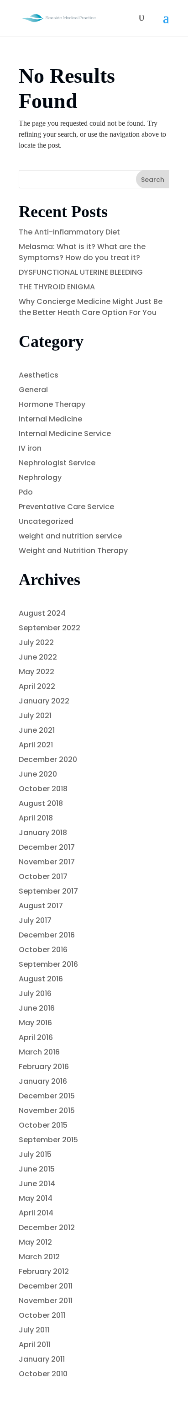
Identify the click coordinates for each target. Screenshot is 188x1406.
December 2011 (46, 1286)
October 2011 (42, 1315)
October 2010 (43, 1374)
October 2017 (43, 876)
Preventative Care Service (66, 506)
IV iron (30, 448)
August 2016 (41, 979)
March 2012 (39, 1257)
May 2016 (35, 1022)
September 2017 (48, 891)
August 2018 (41, 803)
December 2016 (47, 935)
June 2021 (37, 730)
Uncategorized (46, 521)
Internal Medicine (50, 419)
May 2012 (35, 1242)
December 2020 (48, 759)
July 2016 (35, 993)
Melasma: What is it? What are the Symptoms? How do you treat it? (82, 252)
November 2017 (47, 862)
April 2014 (36, 1213)
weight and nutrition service (70, 536)
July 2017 (35, 920)
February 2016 (44, 1066)
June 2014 (37, 1183)
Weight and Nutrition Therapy (73, 550)
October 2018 (43, 788)
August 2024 (42, 613)
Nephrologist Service (57, 463)
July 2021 (35, 715)
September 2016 (48, 964)
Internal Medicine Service (65, 433)
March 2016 (39, 1052)
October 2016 (43, 949)
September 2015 (48, 1139)
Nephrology (40, 477)
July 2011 (34, 1330)
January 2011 (42, 1359)
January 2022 (44, 701)
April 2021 (36, 745)
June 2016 (37, 1008)
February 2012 (44, 1271)
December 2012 (47, 1227)
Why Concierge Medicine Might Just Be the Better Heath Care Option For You (90, 307)
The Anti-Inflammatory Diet (69, 232)
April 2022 (37, 686)
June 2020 (38, 774)
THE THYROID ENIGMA (57, 287)
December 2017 (47, 847)
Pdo (26, 492)
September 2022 (49, 628)
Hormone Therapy (52, 404)
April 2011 (35, 1344)
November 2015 (47, 1110)
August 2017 (41, 905)
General (33, 389)
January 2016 (43, 1081)
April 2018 (36, 818)
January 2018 (43, 832)
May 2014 (35, 1198)
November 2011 (46, 1300)
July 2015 (35, 1154)
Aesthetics (38, 375)
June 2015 (37, 1169)
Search (152, 179)
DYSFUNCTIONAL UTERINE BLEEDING (81, 272)
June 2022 (38, 657)
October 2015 (43, 1125)
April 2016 (36, 1037)
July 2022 (36, 642)
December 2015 (47, 1096)
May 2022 (36, 671)
